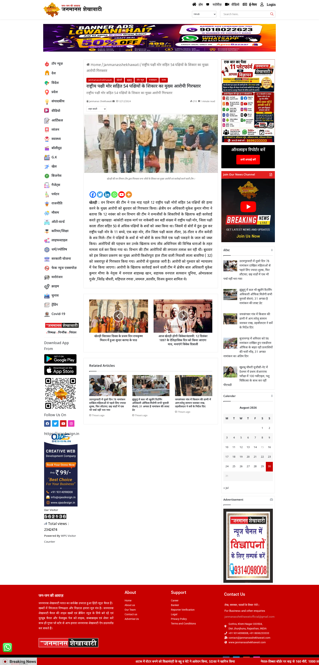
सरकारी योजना (61, 259)
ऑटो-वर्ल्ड (58, 222)
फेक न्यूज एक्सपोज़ (64, 268)
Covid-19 (58, 314)
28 (255, 466)
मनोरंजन (57, 277)
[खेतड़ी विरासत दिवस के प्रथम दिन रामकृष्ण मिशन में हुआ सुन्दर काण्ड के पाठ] (118, 316)
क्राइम (55, 286)
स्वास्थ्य (56, 139)
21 (255, 457)
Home (95, 65)
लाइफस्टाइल (59, 240)
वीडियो (56, 111)
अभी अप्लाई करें (248, 159)
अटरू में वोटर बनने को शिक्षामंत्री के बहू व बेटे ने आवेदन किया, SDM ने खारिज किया (143, 661)
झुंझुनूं (129, 80)
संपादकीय (58, 101)
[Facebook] (47, 423)
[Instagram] (71, 423)
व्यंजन (55, 130)
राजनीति (57, 203)
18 (233, 457)
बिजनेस (56, 176)
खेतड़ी (119, 80)
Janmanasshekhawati (121, 65)
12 (241, 447)
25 (233, 466)
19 (241, 457)
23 (269, 457)
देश (54, 73)
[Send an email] (113, 101)
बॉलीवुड (57, 148)
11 (233, 447)
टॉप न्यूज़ (57, 64)
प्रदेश (55, 92)
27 (248, 466)
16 (269, 447)
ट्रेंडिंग (55, 305)
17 (226, 457)
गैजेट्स (56, 185)
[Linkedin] (107, 191)
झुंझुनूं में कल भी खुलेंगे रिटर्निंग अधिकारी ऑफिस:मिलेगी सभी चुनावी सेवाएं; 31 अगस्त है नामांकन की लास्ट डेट (150, 405)
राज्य (164, 80)
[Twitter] (55, 423)
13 (248, 447)
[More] (129, 191)
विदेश (55, 83)
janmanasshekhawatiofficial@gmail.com (249, 616)
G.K (54, 157)
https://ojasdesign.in (61, 434)
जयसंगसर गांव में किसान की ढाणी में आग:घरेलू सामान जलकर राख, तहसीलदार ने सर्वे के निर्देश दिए (193, 403)
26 (241, 466)
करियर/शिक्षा (60, 231)
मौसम (55, 213)
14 (255, 447)
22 (262, 457)
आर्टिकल (57, 121)
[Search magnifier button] (272, 14)
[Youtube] (63, 423)
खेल (54, 167)
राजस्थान (153, 80)
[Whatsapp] (114, 191)
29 (262, 466)
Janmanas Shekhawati (100, 101)
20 (248, 457)
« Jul (226, 488)
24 (226, 466)
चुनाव (55, 296)
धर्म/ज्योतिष (59, 250)
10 (226, 447)
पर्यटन (55, 194)
